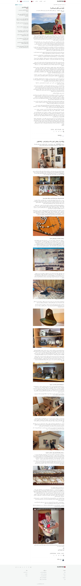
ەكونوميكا (64, 577)
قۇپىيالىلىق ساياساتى (43, 574)
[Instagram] (63, 131)
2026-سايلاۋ (55, 4)
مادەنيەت (62, 553)
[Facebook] (56, 131)
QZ (26, 1)
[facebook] (26, 567)
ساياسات (64, 574)
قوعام (63, 129)
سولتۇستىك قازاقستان (53, 553)
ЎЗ (19, 1)
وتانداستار (52, 129)
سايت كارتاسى (25, 572)
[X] (54, 131)
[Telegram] (58, 131)
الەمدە (64, 579)
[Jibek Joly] (20, 4)
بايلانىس (26, 574)
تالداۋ (33, 1)
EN (24, 1)
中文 (22, 1)
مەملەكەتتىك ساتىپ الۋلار (43, 579)
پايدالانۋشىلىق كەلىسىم (43, 572)
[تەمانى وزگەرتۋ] (31, 1)
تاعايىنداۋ (60, 4)
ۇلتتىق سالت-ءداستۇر (58, 129)
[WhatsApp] (61, 131)
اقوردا (63, 4)
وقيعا (58, 4)
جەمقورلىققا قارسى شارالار (43, 577)
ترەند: (64, 4)
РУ (25, 1)
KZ (28, 1)
